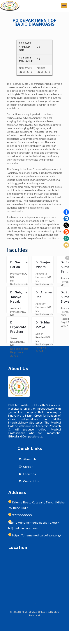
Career (28, 466)
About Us (30, 459)
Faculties (29, 474)
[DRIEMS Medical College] (9, 5)
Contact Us (31, 481)
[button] (66, 212)
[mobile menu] (64, 5)
